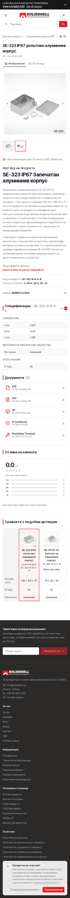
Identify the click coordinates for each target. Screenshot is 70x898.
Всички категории (13, 799)
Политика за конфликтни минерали (22, 852)
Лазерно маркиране (14, 774)
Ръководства (10, 755)
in (65, 308)
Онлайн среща (15, 697)
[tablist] (24, 64)
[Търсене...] (63, 24)
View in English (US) (14, 6)
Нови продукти (11, 803)
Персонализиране (13, 769)
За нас (6, 712)
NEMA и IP (8, 818)
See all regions (34, 6)
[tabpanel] (35, 110)
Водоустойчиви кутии (15, 822)
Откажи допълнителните (24, 889)
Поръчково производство (17, 779)
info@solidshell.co (16, 685)
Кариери (7, 717)
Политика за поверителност (46, 882)
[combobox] (31, 24)
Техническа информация (17, 760)
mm (62, 308)
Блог (5, 721)
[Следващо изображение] (63, 104)
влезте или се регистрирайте (23, 270)
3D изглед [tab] (38, 63)
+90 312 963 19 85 (16, 693)
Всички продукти (12, 36)
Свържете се (52, 651)
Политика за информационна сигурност (25, 856)
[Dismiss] (65, 5)
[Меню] (6, 15)
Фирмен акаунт (11, 765)
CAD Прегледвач (12, 808)
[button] (35, 103)
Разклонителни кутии (15, 813)
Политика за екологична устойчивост (24, 842)
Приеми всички (53, 889)
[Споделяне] (65, 293)
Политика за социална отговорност (22, 847)
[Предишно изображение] (7, 104)
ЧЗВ (5, 736)
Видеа (6, 726)
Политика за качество (15, 837)
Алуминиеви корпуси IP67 (40, 36)
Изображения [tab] (16, 63)
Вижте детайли (51, 569)
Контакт (7, 731)
